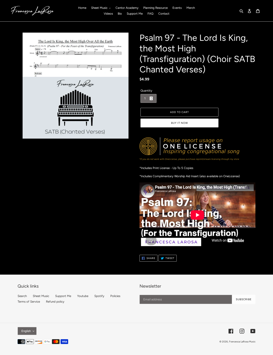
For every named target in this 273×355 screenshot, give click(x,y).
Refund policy (55, 301)
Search (22, 296)
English (26, 331)
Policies (115, 296)
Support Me (63, 296)
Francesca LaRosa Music (242, 341)
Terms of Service (29, 301)
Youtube (82, 296)
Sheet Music (41, 296)
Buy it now (179, 122)
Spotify (99, 296)
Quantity (146, 90)
